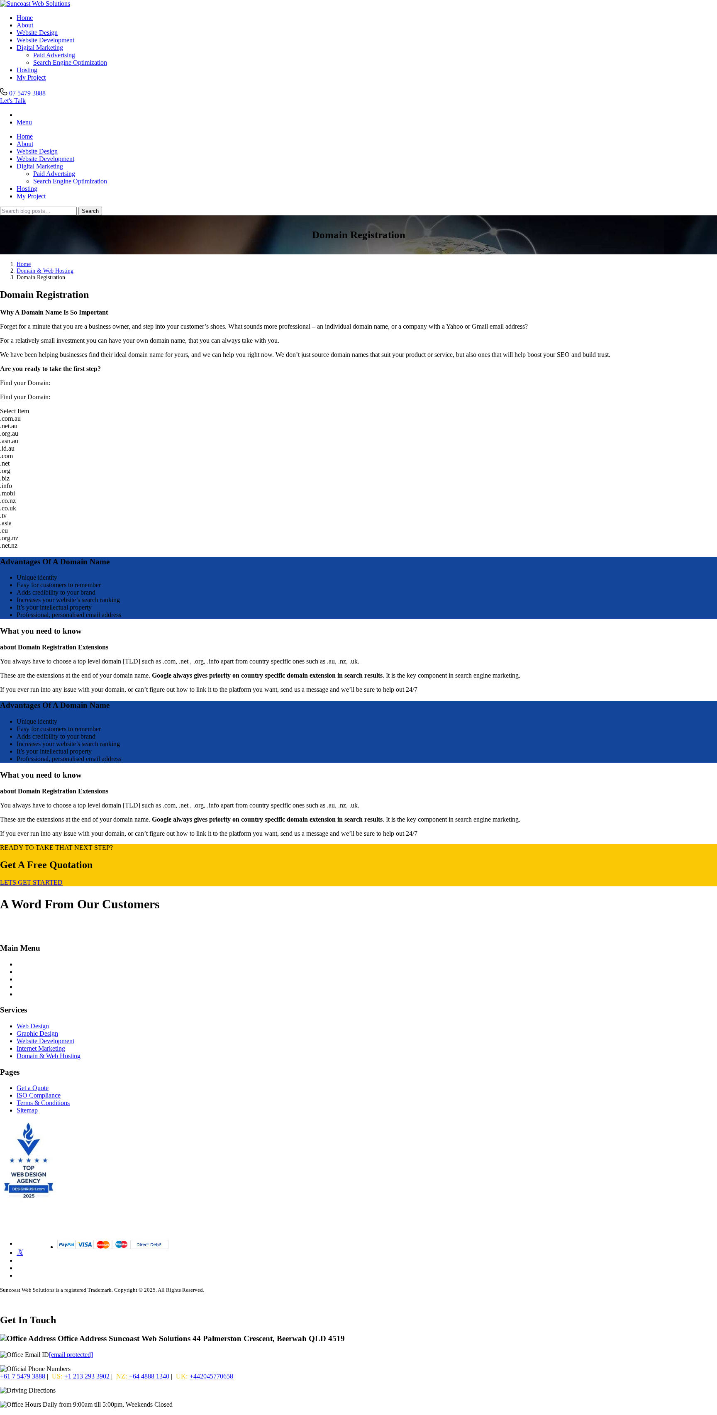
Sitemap (27, 1110)
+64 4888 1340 (149, 1376)
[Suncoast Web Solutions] (35, 3)
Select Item (14, 411)
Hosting (27, 69)
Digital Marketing (40, 47)
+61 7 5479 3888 (22, 1376)
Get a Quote (33, 1087)
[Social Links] (20, 1252)
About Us (29, 979)
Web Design (33, 1026)
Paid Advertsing (54, 55)
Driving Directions (81, 1390)
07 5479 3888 (26, 93)
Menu (24, 122)
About (25, 25)
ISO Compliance (39, 1095)
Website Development (45, 40)
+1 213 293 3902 (87, 1376)
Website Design (37, 32)
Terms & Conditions (43, 1102)
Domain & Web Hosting (45, 271)
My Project (31, 77)
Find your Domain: (25, 396)
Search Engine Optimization (70, 62)
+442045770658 (211, 1376)
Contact (27, 986)
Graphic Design (37, 1033)
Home (25, 17)
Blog (23, 971)
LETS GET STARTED (31, 882)
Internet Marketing (41, 1048)
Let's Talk (13, 100)
